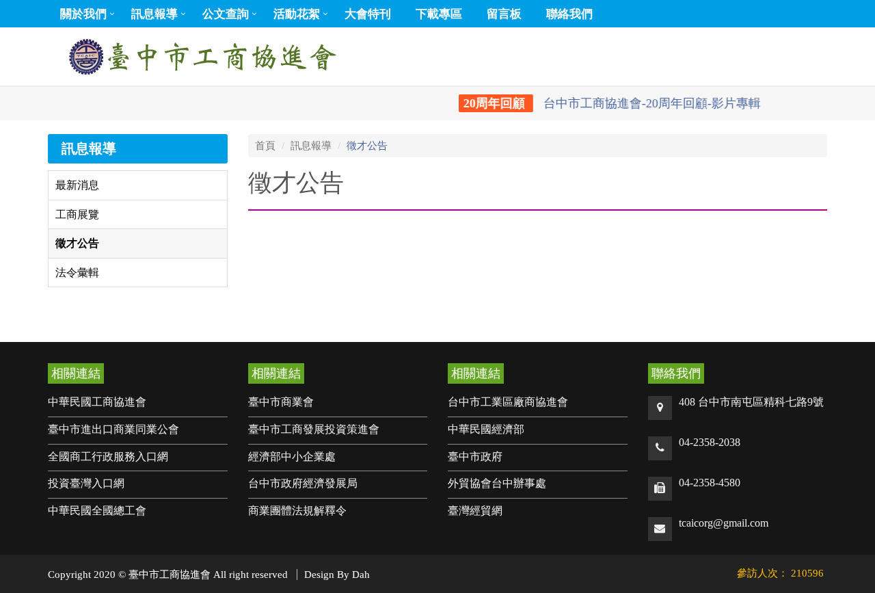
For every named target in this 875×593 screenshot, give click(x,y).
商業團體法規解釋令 (297, 510)
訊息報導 (154, 14)
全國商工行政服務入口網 (108, 456)
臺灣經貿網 (475, 510)
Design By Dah (337, 574)
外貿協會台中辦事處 (497, 483)
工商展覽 (77, 214)
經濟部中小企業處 (292, 456)
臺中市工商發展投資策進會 (313, 429)
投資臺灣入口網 (86, 483)
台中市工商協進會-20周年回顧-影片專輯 (605, 103)
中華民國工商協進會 (97, 402)
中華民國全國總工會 (97, 510)
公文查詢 (225, 14)
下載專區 (439, 14)
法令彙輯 (77, 272)
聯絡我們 (569, 14)
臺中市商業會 (281, 402)
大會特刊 (368, 14)
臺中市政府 (475, 456)
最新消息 (77, 185)
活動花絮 (296, 14)
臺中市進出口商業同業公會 (113, 429)
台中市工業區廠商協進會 (508, 402)
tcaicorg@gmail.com (723, 523)
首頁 (265, 145)
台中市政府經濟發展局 (303, 483)
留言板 (504, 14)
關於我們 (83, 14)
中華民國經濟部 (486, 429)
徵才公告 (77, 243)
